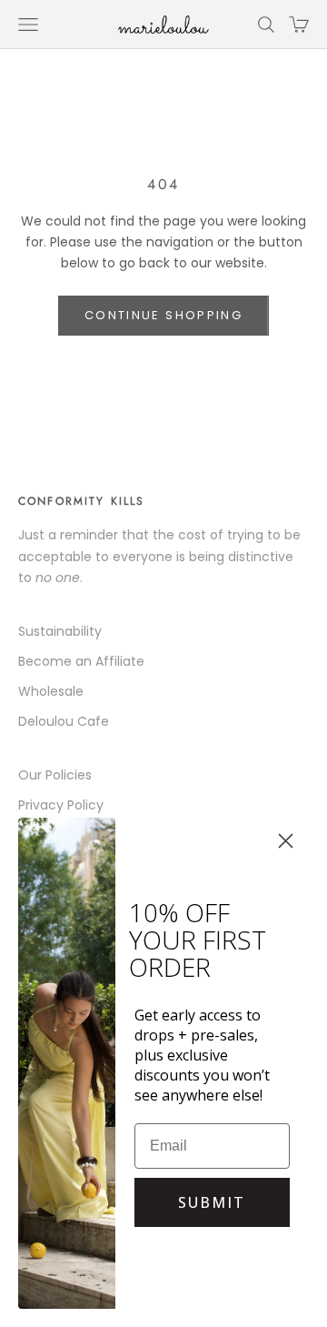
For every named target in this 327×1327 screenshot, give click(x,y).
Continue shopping (163, 315)
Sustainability (60, 631)
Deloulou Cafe (63, 721)
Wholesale (51, 691)
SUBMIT (211, 1202)
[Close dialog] (286, 841)
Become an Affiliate (81, 661)
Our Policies (55, 775)
